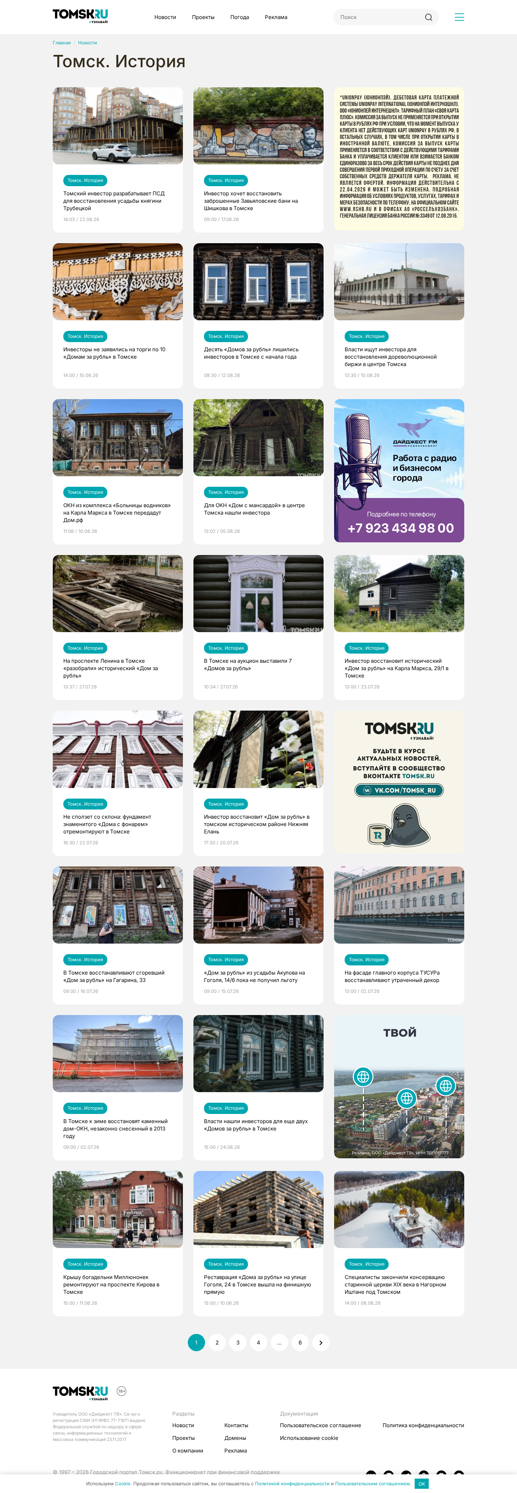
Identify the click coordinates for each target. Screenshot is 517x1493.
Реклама (276, 17)
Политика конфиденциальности (423, 1425)
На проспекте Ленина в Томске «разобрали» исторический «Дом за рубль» (110, 668)
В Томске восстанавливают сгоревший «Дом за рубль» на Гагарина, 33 (114, 976)
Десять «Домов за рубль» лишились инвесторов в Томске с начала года (251, 353)
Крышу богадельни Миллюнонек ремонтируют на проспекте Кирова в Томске (111, 1284)
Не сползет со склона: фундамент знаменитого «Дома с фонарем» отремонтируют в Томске (107, 824)
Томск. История (85, 180)
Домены (235, 1438)
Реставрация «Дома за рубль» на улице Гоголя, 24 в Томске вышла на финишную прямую (257, 1284)
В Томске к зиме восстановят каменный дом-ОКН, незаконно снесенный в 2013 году (115, 1128)
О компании (187, 1450)
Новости (165, 17)
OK (422, 1484)
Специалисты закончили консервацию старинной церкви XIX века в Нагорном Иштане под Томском (395, 1284)
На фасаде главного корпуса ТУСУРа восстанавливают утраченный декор (392, 976)
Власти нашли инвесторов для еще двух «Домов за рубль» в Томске (256, 1125)
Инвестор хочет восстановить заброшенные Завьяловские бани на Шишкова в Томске (251, 201)
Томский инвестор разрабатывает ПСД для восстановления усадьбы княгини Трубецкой (114, 201)
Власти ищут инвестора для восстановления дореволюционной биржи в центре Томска (391, 356)
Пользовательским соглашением (372, 1484)
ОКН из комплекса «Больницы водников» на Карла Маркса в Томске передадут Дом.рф (117, 512)
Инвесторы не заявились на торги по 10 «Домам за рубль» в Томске (114, 353)
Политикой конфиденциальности (292, 1484)
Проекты (203, 17)
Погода (239, 17)
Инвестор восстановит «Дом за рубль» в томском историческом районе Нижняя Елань (256, 824)
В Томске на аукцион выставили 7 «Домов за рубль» (248, 664)
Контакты (236, 1425)
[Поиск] (428, 17)
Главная (62, 42)
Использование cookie (309, 1438)
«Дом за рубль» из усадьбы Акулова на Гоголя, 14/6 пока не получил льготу (254, 976)
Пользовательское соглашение (320, 1425)
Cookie (122, 1484)
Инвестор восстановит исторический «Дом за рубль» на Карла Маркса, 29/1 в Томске (396, 668)
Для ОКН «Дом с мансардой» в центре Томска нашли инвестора (254, 509)
